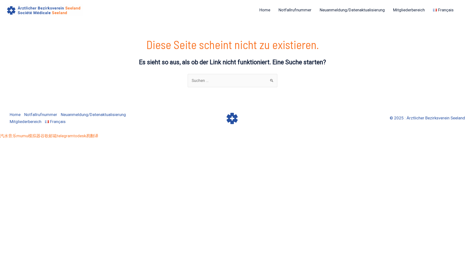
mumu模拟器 (28, 135)
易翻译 (92, 135)
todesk (79, 135)
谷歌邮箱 (48, 135)
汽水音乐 (8, 135)
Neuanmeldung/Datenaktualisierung (352, 9)
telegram (65, 135)
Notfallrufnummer (295, 9)
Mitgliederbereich (409, 9)
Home (264, 9)
